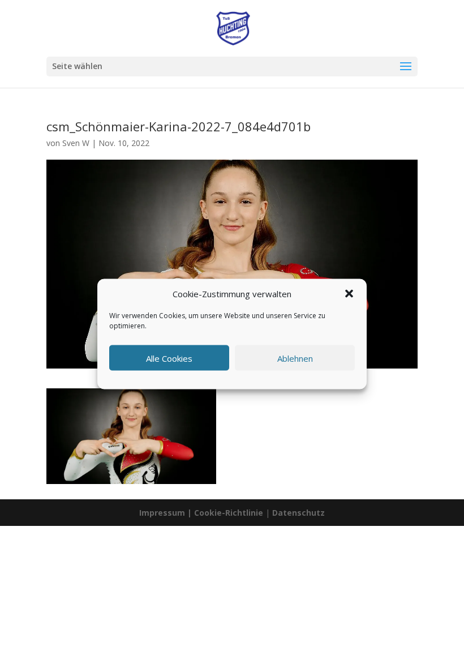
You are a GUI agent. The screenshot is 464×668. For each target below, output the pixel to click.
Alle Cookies (169, 357)
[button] (349, 293)
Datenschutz (298, 512)
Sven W (75, 143)
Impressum (162, 512)
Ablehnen (295, 357)
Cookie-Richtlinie (229, 512)
